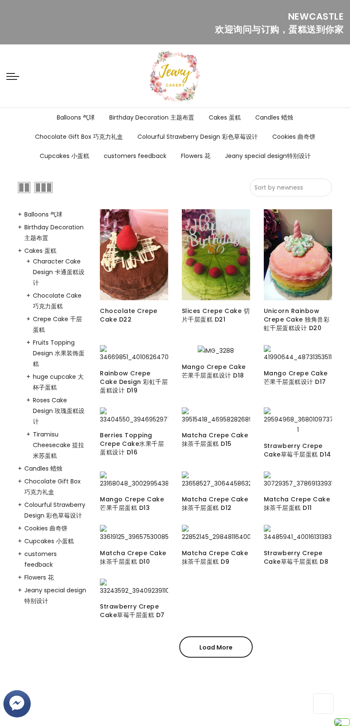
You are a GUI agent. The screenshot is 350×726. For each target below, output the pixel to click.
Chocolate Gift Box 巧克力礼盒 (79, 136)
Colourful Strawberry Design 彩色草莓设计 (197, 136)
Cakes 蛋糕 (225, 117)
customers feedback (135, 156)
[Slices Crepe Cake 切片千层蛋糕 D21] (216, 254)
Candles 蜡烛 (274, 117)
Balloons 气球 (76, 117)
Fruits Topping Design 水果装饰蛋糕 (59, 353)
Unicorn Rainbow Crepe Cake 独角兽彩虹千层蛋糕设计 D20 (297, 319)
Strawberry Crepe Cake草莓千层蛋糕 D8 (296, 557)
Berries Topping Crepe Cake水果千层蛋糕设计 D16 (132, 444)
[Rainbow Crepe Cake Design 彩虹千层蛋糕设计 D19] (134, 354)
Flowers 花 (195, 156)
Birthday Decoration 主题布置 (151, 117)
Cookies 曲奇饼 (293, 136)
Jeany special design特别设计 (268, 156)
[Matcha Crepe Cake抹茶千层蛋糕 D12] (216, 480)
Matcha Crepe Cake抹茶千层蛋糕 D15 (215, 439)
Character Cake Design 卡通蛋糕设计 (59, 272)
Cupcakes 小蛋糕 (64, 156)
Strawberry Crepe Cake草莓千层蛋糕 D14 (297, 450)
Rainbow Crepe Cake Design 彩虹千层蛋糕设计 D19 (134, 382)
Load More (216, 647)
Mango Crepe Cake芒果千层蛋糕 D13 (132, 503)
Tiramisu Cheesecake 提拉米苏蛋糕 (58, 445)
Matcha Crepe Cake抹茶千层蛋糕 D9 (215, 557)
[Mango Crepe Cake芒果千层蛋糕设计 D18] (216, 350)
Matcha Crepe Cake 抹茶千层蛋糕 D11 (297, 503)
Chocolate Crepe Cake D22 (129, 315)
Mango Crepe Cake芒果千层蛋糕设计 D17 (296, 377)
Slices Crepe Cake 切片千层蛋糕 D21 (216, 315)
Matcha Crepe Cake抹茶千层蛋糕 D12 (215, 503)
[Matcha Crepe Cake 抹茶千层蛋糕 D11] (298, 480)
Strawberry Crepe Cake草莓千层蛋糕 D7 (132, 610)
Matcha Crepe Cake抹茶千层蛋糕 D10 (133, 557)
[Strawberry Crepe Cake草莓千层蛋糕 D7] (134, 587)
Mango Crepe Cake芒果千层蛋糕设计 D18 (214, 371)
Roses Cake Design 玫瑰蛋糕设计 (59, 411)
